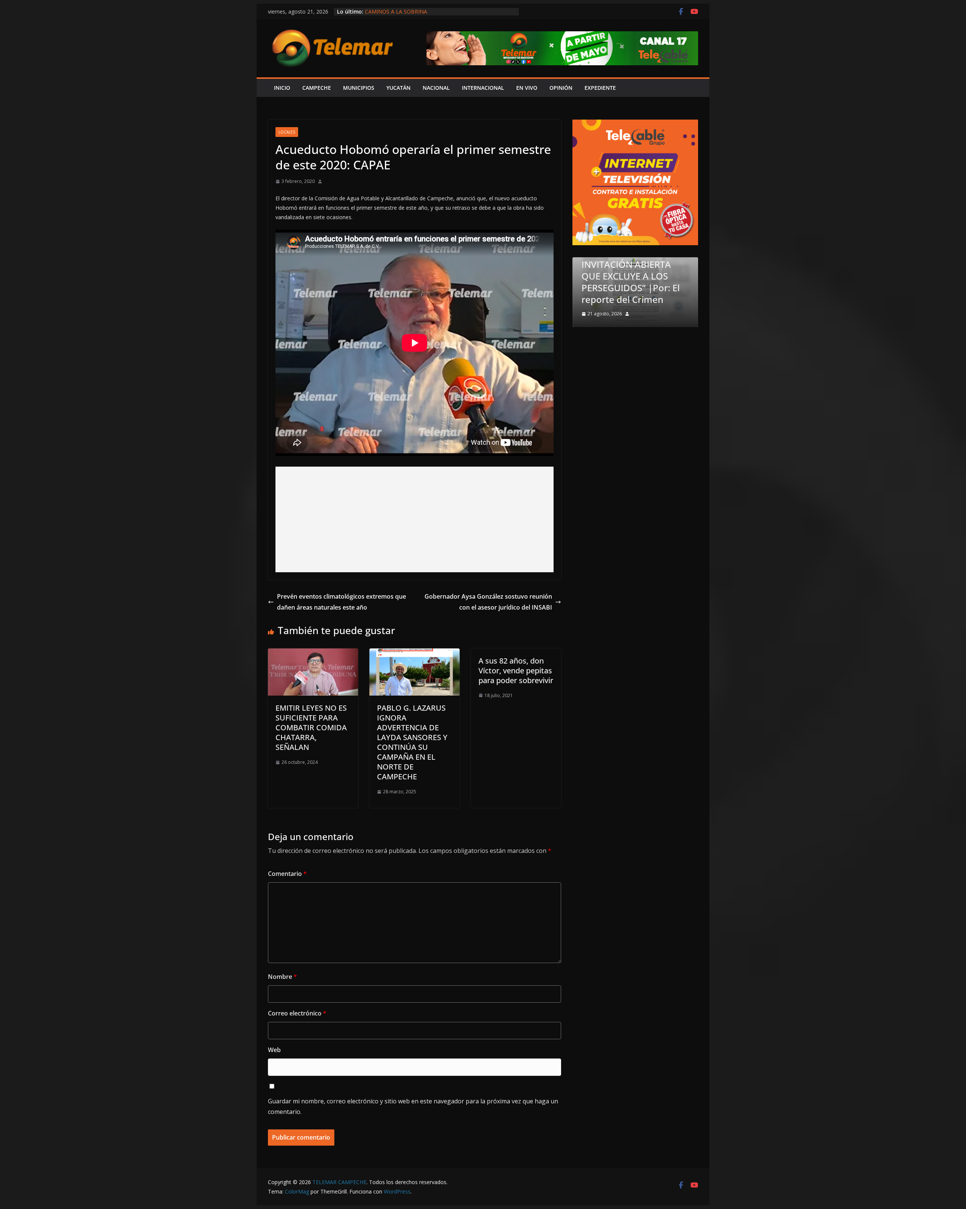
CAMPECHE (316, 87)
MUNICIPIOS (358, 87)
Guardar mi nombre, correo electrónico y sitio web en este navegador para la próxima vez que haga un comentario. (413, 1106)
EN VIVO (526, 87)
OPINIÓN (560, 87)
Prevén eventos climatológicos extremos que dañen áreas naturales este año (341, 601)
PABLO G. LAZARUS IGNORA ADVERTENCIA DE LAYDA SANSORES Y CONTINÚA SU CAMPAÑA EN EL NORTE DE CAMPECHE (412, 742)
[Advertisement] (414, 519)
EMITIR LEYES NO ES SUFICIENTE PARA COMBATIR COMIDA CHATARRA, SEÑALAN (311, 727)
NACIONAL (436, 87)
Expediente (600, 87)
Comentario (287, 873)
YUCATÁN (398, 87)
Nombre (282, 976)
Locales (286, 132)
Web (274, 1050)
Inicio (282, 87)
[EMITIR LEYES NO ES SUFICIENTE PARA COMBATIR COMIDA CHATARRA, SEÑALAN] (313, 654)
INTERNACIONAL (483, 87)
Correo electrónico (297, 1013)
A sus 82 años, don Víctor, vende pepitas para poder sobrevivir (515, 670)
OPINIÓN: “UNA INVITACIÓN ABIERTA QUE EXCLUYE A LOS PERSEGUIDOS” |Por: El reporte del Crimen (438, 15)
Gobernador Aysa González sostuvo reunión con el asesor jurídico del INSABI (488, 601)
